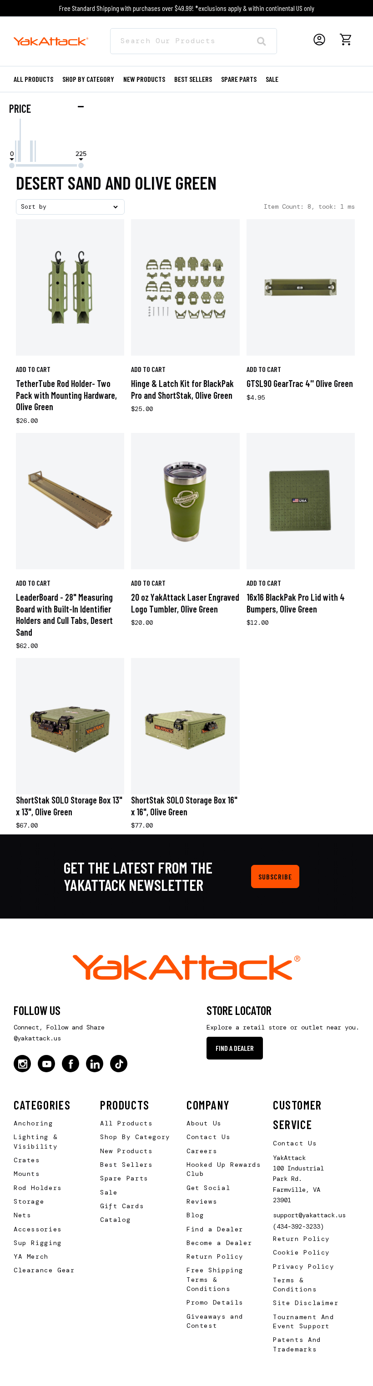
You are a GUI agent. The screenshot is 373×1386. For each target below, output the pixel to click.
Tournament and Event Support (303, 1321)
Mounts (27, 1174)
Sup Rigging (38, 1243)
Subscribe (275, 876)
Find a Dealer (235, 1048)
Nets (22, 1215)
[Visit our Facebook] (70, 1063)
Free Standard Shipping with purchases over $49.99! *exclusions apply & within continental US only (186, 8)
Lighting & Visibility (35, 1141)
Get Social (208, 1188)
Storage (29, 1201)
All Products (33, 79)
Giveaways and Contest (214, 1321)
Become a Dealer (219, 1243)
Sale (108, 1192)
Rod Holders (38, 1188)
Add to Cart (33, 369)
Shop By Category (135, 1137)
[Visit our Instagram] (22, 1063)
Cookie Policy (301, 1252)
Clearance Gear (44, 1270)
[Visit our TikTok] (118, 1063)
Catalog (115, 1219)
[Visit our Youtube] (46, 1063)
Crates (27, 1160)
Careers (201, 1151)
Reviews (201, 1201)
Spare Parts (239, 79)
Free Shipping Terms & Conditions (214, 1279)
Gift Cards (122, 1206)
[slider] (12, 165)
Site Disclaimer (305, 1303)
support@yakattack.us (309, 1215)
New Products (144, 79)
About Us (204, 1123)
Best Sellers (193, 79)
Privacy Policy (303, 1266)
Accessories (38, 1229)
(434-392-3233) (298, 1226)
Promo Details (214, 1302)
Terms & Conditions (295, 1284)
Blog (195, 1215)
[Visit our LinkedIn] (94, 1063)
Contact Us (208, 1137)
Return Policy (214, 1256)
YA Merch (31, 1256)
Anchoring (33, 1123)
